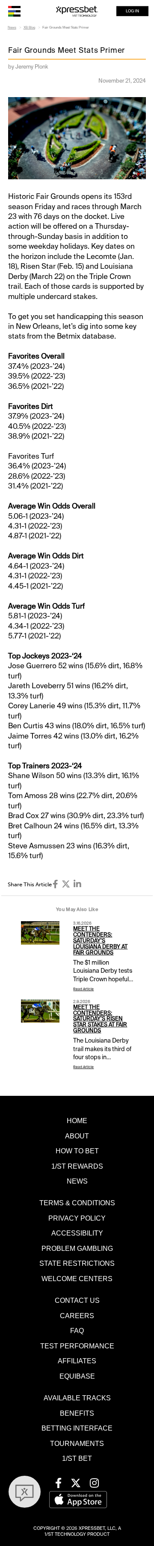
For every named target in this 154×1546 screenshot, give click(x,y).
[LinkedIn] (77, 884)
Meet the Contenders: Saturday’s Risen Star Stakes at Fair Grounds (100, 1019)
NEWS (77, 1181)
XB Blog (29, 27)
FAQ (77, 1330)
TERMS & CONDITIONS (77, 1203)
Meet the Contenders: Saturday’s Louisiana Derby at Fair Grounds (100, 940)
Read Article (83, 989)
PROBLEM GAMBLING (77, 1248)
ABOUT (77, 1136)
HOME (77, 1120)
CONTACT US (77, 1300)
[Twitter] (66, 884)
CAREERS (77, 1315)
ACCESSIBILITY (77, 1233)
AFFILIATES (77, 1361)
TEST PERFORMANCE (77, 1346)
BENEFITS (77, 1413)
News (12, 27)
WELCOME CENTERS (77, 1278)
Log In (132, 11)
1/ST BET (77, 1458)
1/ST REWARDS (77, 1166)
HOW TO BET (77, 1151)
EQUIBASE (77, 1376)
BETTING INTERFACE (77, 1428)
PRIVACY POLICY (77, 1218)
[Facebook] (55, 884)
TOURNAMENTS (77, 1443)
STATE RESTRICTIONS (77, 1263)
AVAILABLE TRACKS (77, 1398)
